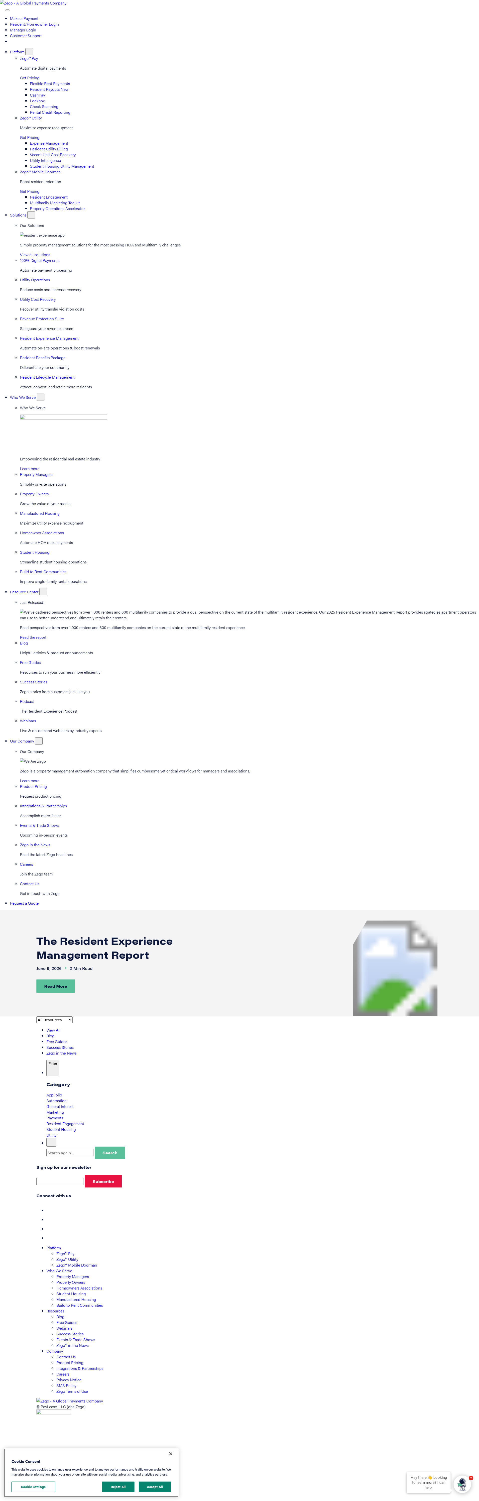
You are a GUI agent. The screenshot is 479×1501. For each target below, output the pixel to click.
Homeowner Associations (42, 533)
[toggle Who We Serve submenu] (40, 397)
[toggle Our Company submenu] (39, 741)
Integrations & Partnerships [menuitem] (79, 1368)
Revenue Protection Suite (42, 319)
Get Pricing (29, 78)
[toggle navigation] (7, 10)
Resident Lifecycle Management (47, 377)
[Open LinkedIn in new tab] (50, 1229)
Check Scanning (44, 106)
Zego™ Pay (29, 58)
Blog (24, 643)
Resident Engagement (49, 197)
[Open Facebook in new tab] (50, 1210)
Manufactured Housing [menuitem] (76, 1299)
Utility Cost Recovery (38, 299)
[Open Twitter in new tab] (50, 1219)
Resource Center (24, 592)
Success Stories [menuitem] (70, 1334)
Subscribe (103, 1181)
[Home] (33, 3)
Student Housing (34, 552)
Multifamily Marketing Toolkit (55, 203)
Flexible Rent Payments (50, 83)
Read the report (33, 637)
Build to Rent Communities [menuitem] (79, 1305)
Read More (55, 986)
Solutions (18, 215)
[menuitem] (12, 41)
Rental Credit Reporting (50, 112)
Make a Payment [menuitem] (24, 18)
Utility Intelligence (45, 160)
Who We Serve (23, 397)
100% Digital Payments (39, 260)
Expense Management (49, 143)
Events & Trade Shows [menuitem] (75, 1339)
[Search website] (2, 8)
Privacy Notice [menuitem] (68, 1380)
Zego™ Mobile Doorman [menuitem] (76, 1265)
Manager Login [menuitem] (23, 30)
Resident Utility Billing (49, 149)
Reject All (118, 1486)
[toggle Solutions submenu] (31, 214)
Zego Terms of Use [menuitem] (72, 1391)
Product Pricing (33, 786)
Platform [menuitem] (53, 1248)
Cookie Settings (33, 1486)
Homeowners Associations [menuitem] (79, 1288)
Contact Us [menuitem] (66, 1357)
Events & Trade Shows (39, 825)
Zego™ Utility (31, 118)
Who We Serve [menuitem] (59, 1271)
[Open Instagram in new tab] (50, 1238)
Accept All (155, 1486)
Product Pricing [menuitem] (69, 1362)
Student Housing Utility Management (62, 166)
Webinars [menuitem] (64, 1328)
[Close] (170, 1453)
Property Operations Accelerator (57, 208)
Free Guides (30, 662)
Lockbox (37, 101)
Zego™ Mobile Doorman (40, 172)
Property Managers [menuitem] (72, 1276)
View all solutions (35, 254)
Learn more (29, 468)
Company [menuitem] (54, 1351)
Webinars (28, 721)
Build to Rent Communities (43, 571)
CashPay (37, 95)
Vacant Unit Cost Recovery (53, 154)
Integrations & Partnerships (43, 806)
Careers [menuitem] (62, 1374)
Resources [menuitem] (55, 1311)
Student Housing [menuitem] (71, 1293)
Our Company (22, 741)
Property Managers (36, 474)
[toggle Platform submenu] (29, 51)
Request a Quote (24, 903)
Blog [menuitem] (60, 1316)
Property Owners (34, 494)
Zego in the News (35, 845)
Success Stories (33, 682)
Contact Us (29, 883)
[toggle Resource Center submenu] (43, 591)
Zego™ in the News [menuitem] (72, 1345)
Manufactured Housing (40, 513)
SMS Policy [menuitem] (66, 1385)
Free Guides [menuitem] (66, 1322)
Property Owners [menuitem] (70, 1282)
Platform (17, 52)
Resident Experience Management (49, 338)
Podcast (27, 701)
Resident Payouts (49, 89)
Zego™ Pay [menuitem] (65, 1253)
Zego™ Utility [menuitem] (67, 1259)
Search (110, 1153)
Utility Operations (35, 280)
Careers (26, 864)
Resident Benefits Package (42, 357)
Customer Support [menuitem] (26, 35)
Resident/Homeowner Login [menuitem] (34, 24)
